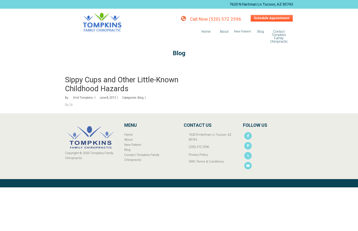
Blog (141, 97)
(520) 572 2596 (199, 147)
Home (128, 134)
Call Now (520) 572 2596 (215, 19)
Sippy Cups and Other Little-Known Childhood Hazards (121, 84)
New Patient (132, 145)
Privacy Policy (198, 155)
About (128, 139)
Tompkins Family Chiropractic (102, 23)
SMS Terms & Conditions (206, 161)
